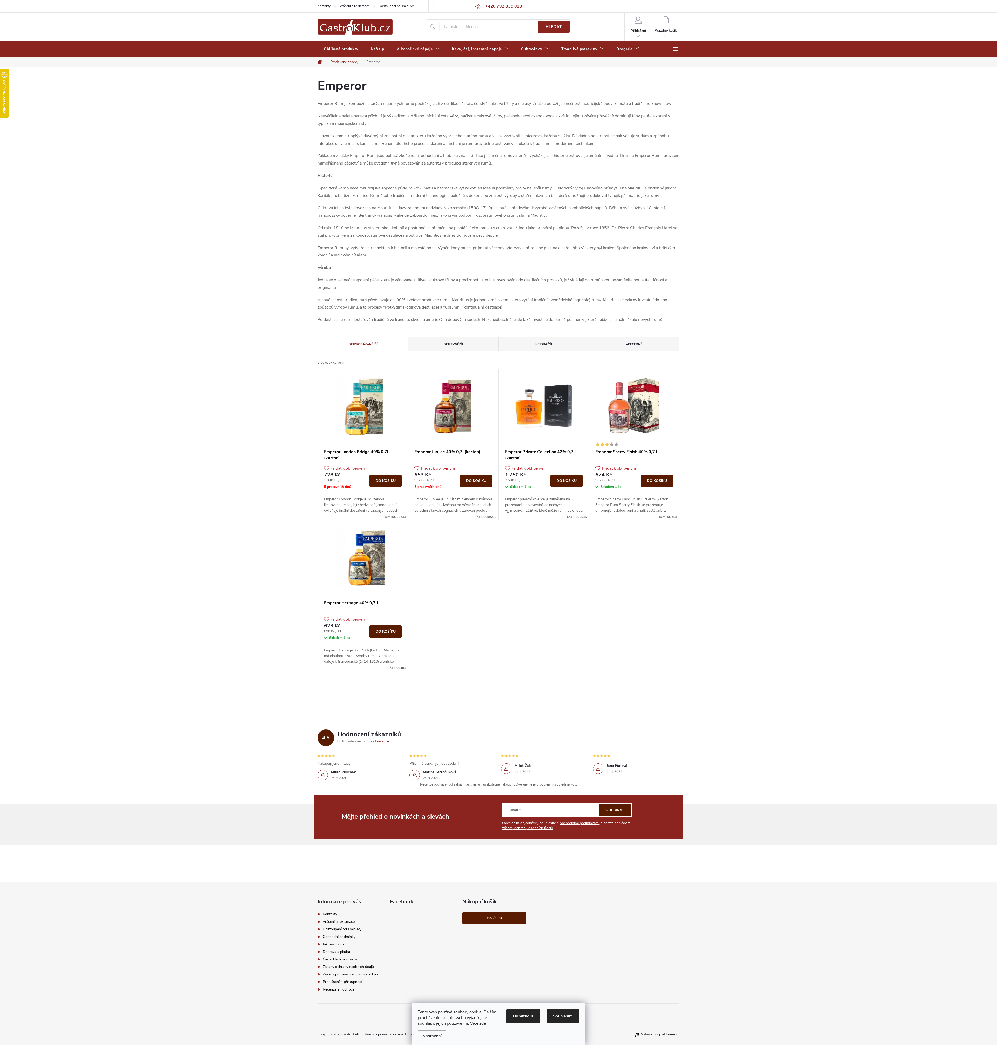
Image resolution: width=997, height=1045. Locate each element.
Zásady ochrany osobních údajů (348, 966)
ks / (494, 918)
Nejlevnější (453, 344)
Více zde (478, 1023)
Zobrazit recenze (376, 741)
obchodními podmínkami (579, 823)
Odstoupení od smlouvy (396, 6)
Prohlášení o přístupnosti (343, 981)
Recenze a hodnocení (340, 989)
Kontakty (324, 6)
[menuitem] (341, 49)
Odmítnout (523, 1016)
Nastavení (432, 1036)
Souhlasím (563, 1016)
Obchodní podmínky (339, 936)
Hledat (553, 27)
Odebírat (614, 810)
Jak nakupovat (334, 944)
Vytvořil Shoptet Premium (660, 1034)
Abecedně (634, 344)
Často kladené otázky (340, 959)
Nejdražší (543, 344)
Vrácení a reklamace (355, 6)
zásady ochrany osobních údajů (527, 827)
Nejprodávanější (363, 344)
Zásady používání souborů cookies (350, 974)
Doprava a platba (336, 951)
